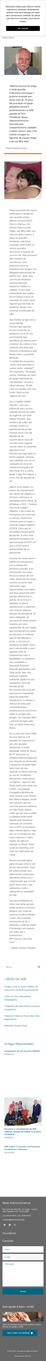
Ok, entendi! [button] (23, 28)
